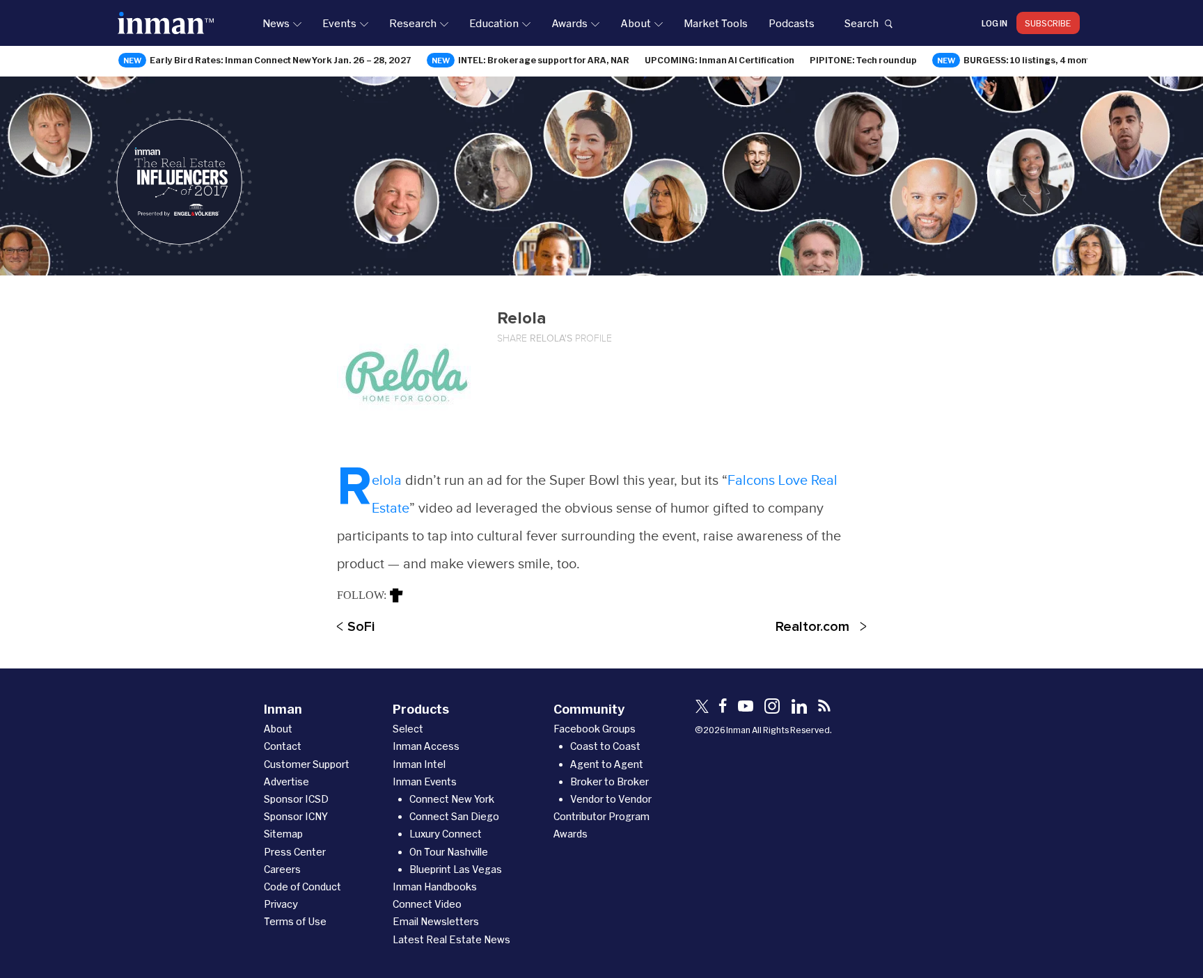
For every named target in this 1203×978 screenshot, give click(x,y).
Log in (994, 23)
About (635, 23)
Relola (388, 481)
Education (494, 23)
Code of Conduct (302, 886)
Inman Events (425, 781)
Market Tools (716, 23)
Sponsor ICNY (296, 816)
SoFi (361, 627)
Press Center (295, 852)
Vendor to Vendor (611, 799)
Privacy (281, 904)
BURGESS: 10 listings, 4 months (1032, 59)
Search (861, 23)
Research (413, 23)
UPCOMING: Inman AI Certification (719, 59)
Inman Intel (419, 764)
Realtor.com (812, 627)
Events (339, 23)
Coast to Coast (605, 746)
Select (408, 729)
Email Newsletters (436, 921)
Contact (282, 746)
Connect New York (451, 799)
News (276, 23)
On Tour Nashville (448, 852)
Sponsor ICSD (296, 799)
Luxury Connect (445, 834)
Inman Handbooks (435, 886)
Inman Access (426, 746)
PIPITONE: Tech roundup (863, 59)
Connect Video (427, 904)
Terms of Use (295, 921)
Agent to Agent (606, 764)
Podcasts (792, 23)
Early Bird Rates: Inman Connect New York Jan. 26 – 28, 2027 (280, 59)
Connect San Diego (454, 816)
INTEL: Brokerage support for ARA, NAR (543, 59)
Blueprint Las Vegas (455, 869)
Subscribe (1048, 23)
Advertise (286, 781)
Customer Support (306, 764)
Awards (569, 23)
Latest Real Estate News (451, 939)
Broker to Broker (609, 781)
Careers (282, 869)
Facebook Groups (594, 729)
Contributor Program (601, 816)
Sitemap (283, 834)
